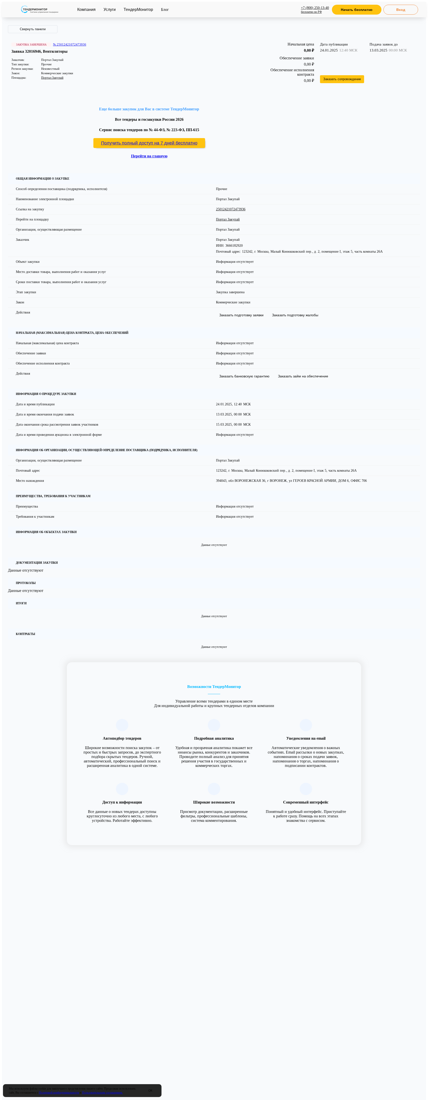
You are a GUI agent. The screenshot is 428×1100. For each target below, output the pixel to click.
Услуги (110, 9)
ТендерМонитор (138, 9)
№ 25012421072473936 (69, 44)
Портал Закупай (52, 77)
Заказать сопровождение (342, 79)
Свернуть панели (33, 29)
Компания (86, 9)
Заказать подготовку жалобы (295, 315)
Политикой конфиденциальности (59, 1092)
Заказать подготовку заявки (241, 315)
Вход (400, 10)
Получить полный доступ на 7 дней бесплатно (149, 143)
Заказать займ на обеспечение (303, 376)
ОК (150, 1090)
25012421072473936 (230, 209)
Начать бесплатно (357, 10)
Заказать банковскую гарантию (244, 376)
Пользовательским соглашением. (102, 1092)
